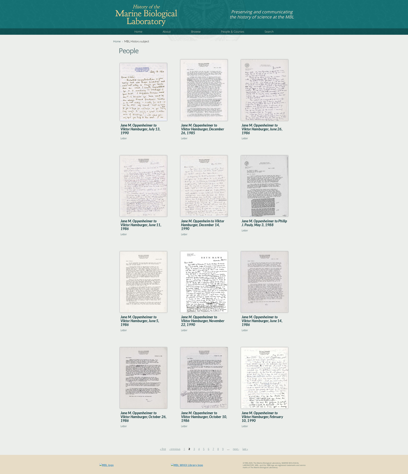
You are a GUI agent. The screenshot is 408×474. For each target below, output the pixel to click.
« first (163, 449)
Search (269, 31)
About (167, 31)
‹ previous (174, 449)
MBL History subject (136, 41)
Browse (196, 31)
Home (138, 31)
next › (236, 449)
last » (245, 449)
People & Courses (232, 31)
